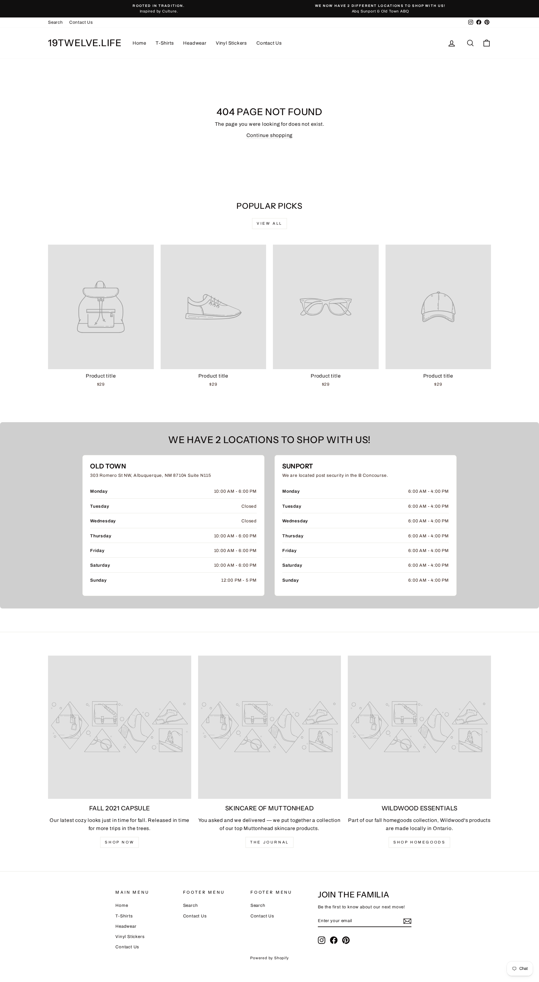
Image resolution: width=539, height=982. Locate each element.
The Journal (269, 842)
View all (269, 223)
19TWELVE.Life (85, 43)
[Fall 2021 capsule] (119, 727)
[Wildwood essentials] (419, 727)
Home (139, 43)
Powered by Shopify (269, 958)
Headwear (194, 43)
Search (55, 22)
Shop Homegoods (419, 842)
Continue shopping (269, 135)
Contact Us (81, 22)
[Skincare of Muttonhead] (269, 727)
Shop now (119, 842)
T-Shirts (165, 43)
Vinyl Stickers (231, 43)
